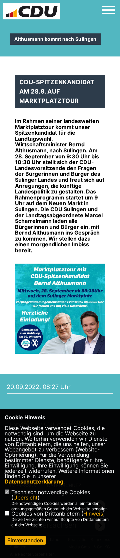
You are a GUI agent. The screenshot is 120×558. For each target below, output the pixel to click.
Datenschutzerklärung (34, 481)
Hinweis (93, 513)
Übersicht (25, 497)
